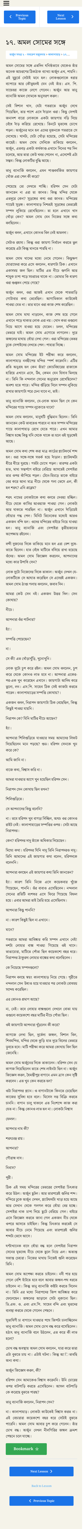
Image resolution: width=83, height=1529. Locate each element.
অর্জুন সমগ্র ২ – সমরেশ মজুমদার (27, 54)
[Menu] (6, 3)
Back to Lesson (42, 1486)
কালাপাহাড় (54, 54)
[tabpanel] (41, 759)
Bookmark (23, 1449)
